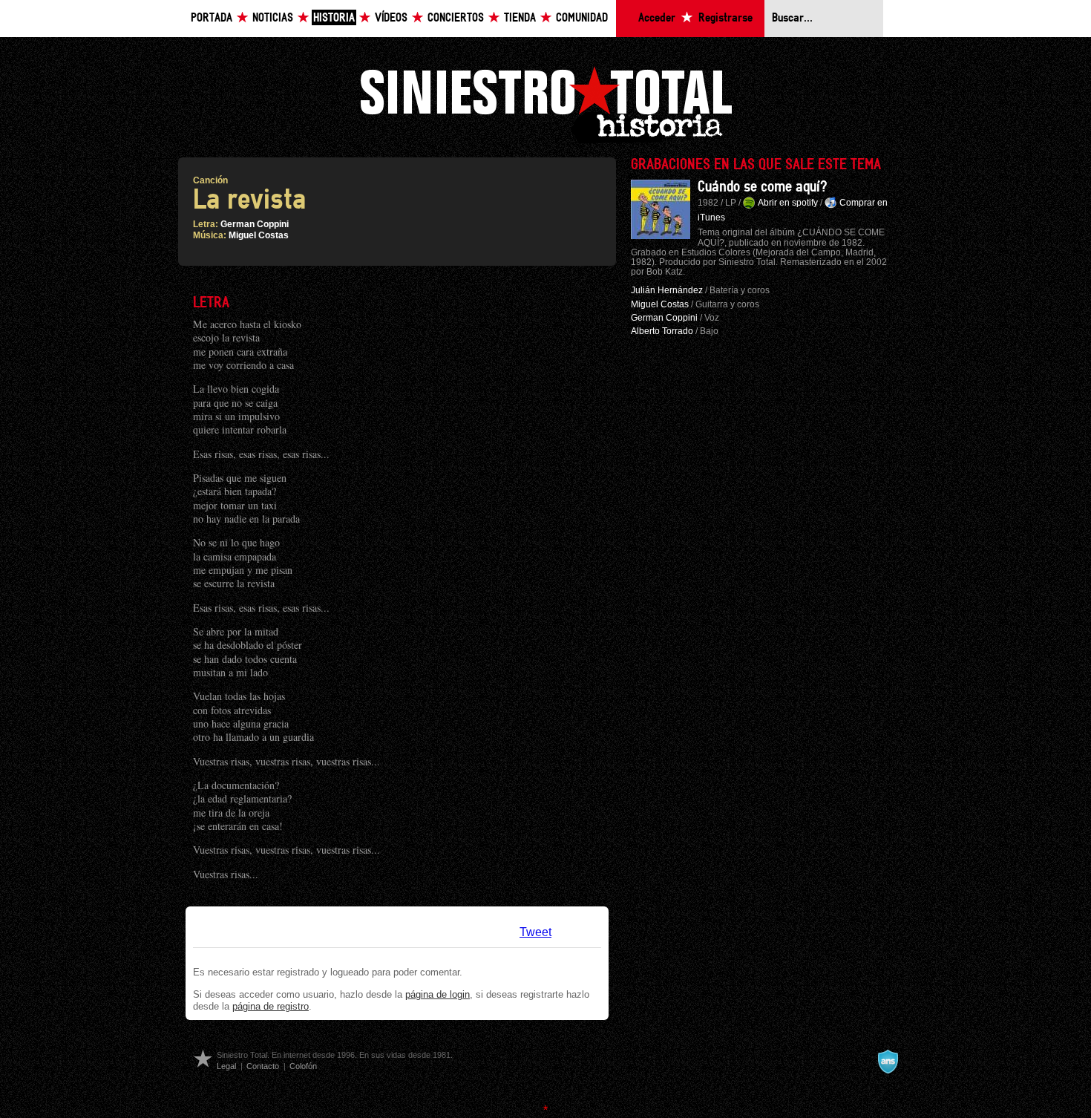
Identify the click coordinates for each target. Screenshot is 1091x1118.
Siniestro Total (545, 102)
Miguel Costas (259, 235)
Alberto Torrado (662, 331)
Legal (226, 1066)
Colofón (303, 1066)
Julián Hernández (667, 290)
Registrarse (725, 18)
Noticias (272, 18)
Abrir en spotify (788, 202)
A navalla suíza (887, 1061)
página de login (437, 994)
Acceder (656, 18)
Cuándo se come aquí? (763, 187)
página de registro (270, 1006)
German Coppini (254, 224)
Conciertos (455, 18)
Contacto (262, 1066)
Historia (334, 18)
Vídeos (391, 18)
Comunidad (582, 18)
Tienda (520, 18)
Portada (211, 18)
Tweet (535, 932)
